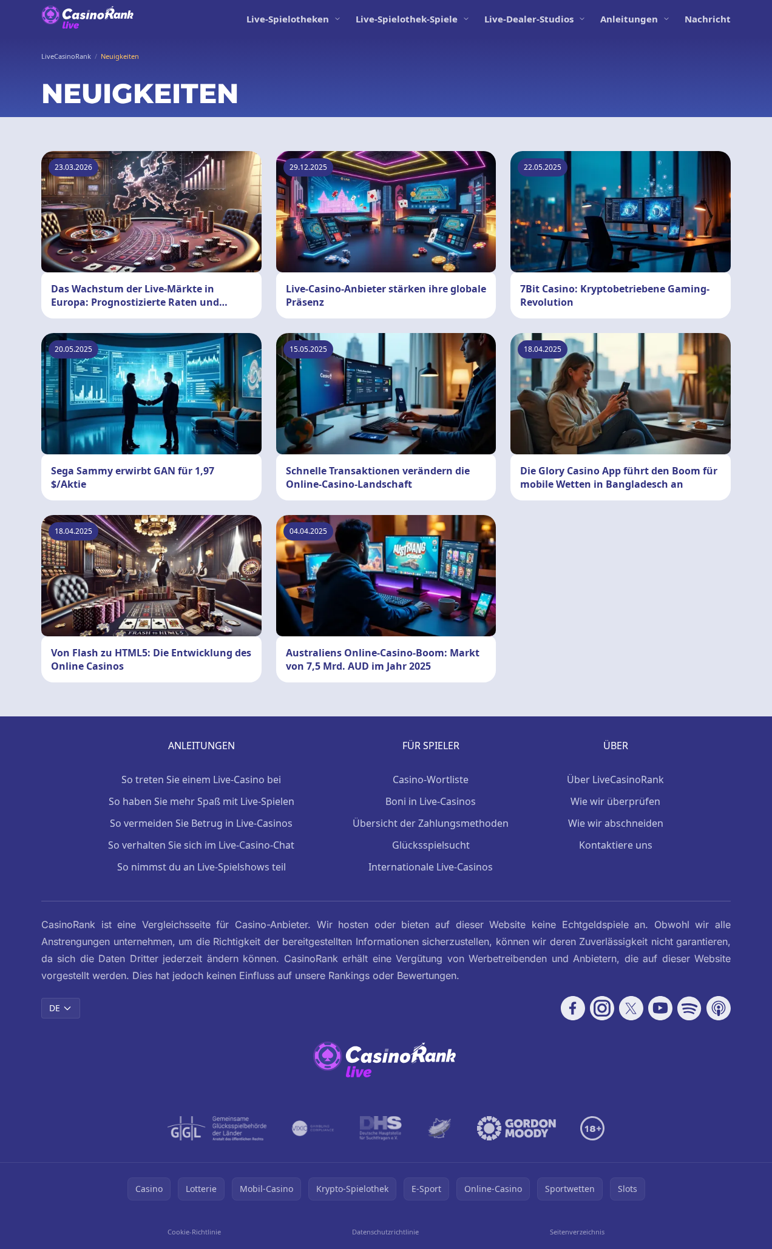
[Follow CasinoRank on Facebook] (573, 1008)
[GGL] (217, 1128)
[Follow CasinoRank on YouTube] (660, 1008)
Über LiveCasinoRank (615, 779)
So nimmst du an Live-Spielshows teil (201, 867)
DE (54, 1008)
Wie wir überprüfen (615, 801)
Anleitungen (629, 19)
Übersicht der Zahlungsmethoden (431, 823)
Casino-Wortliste (431, 779)
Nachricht (708, 19)
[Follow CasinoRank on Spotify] (689, 1008)
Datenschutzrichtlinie (385, 1231)
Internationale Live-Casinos (430, 867)
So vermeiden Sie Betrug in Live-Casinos (201, 823)
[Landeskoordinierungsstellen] (439, 1128)
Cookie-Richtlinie (194, 1231)
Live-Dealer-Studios (529, 19)
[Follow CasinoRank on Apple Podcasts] (718, 1008)
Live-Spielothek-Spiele (407, 19)
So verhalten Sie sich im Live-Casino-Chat (201, 845)
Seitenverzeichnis (577, 1231)
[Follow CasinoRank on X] (631, 1008)
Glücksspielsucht (431, 845)
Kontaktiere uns (615, 845)
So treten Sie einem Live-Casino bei (201, 779)
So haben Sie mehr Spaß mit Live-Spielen (201, 801)
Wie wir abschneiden (615, 823)
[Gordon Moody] (516, 1128)
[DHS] (380, 1128)
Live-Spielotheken (287, 19)
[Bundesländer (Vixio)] (313, 1128)
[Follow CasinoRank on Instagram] (602, 1008)
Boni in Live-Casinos (430, 801)
